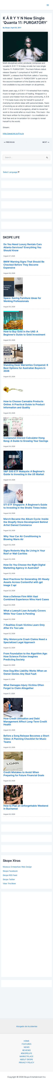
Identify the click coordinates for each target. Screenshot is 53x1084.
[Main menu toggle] (47, 5)
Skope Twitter (9, 879)
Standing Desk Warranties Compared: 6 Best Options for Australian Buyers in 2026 (25, 368)
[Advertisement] (26, 933)
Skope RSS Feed (10, 875)
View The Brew (9, 883)
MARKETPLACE (26, 1056)
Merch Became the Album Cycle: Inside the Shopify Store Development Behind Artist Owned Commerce (25, 521)
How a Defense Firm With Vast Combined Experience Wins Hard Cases (26, 598)
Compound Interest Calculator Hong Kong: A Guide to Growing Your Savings (25, 439)
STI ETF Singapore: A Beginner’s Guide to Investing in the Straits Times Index (25, 506)
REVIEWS (26, 1050)
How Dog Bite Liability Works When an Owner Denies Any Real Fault (25, 672)
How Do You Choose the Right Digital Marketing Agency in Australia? (24, 566)
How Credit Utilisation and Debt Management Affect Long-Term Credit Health (25, 721)
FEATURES (26, 1044)
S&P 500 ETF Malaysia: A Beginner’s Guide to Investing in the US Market (24, 473)
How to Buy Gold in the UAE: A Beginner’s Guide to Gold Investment (24, 333)
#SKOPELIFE (26, 1053)
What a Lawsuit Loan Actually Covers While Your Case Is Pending (24, 612)
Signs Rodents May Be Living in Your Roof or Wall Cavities (24, 552)
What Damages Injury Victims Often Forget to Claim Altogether (23, 686)
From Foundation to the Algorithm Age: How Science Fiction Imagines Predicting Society (25, 656)
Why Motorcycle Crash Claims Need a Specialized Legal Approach (25, 641)
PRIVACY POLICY (26, 1062)
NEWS (26, 1047)
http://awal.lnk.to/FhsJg (13, 133)
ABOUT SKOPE (26, 1059)
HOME (26, 1041)
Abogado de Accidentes (26, 1026)
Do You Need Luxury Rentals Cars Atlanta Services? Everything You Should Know (22, 247)
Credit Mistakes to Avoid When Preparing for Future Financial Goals (23, 774)
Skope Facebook (10, 871)
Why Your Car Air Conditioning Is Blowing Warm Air (22, 538)
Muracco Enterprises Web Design (17, 867)
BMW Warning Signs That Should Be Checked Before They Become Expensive (23, 264)
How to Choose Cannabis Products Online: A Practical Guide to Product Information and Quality (24, 404)
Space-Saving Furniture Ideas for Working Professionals (22, 299)
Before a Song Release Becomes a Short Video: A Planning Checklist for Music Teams (26, 738)
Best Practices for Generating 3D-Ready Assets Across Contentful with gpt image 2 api (26, 582)
